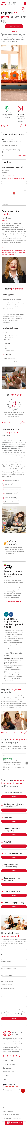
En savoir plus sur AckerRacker (12, 601)
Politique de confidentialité (11, 1114)
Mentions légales (8, 1111)
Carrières (6, 1075)
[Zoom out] (25, 187)
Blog (4, 1079)
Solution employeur (9, 1064)
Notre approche (8, 1072)
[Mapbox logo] (5, 204)
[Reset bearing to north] (25, 189)
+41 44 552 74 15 (9, 175)
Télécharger (14, 796)
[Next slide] (25, 125)
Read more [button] (6, 769)
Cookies (5, 1108)
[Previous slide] (21, 125)
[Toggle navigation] (25, 3)
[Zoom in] (25, 185)
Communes (7, 1068)
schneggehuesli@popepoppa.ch (15, 178)
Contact (13, 31)
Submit (23, 1091)
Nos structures (8, 1060)
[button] (14, 193)
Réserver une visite (14, 26)
